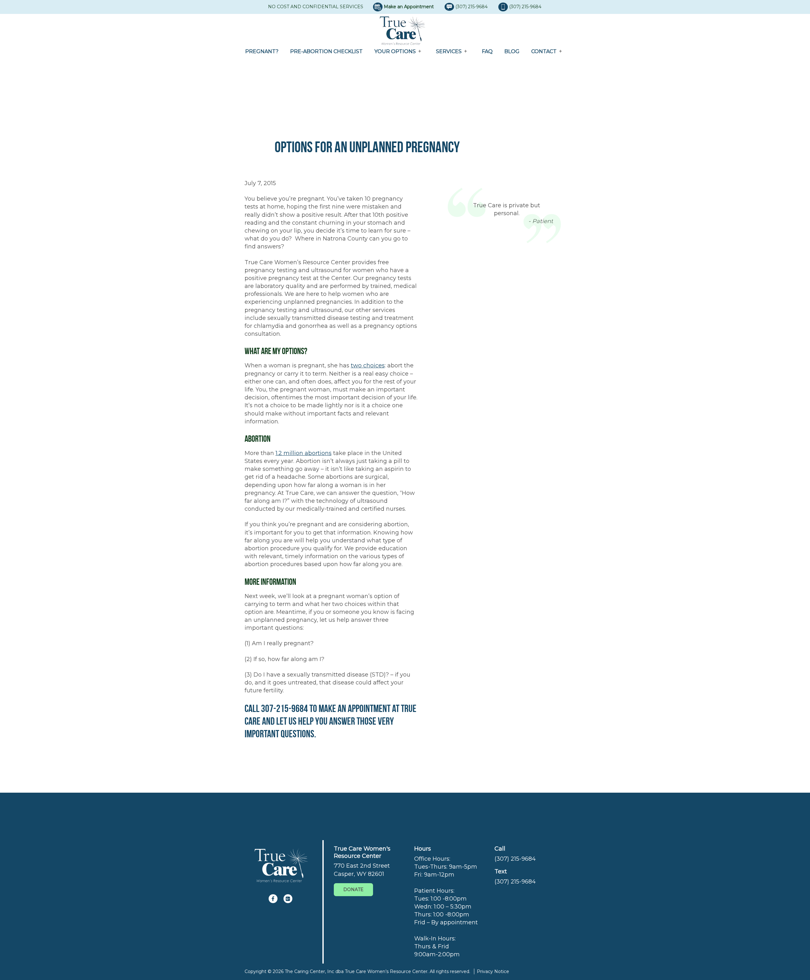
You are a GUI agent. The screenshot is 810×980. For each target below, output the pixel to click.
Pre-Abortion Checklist (326, 51)
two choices (368, 365)
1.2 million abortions (304, 453)
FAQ (487, 51)
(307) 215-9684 (472, 6)
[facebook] (273, 898)
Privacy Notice (493, 971)
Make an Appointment (409, 6)
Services (449, 51)
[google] (288, 898)
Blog (512, 51)
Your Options (395, 51)
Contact (544, 51)
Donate (353, 889)
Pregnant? (261, 51)
